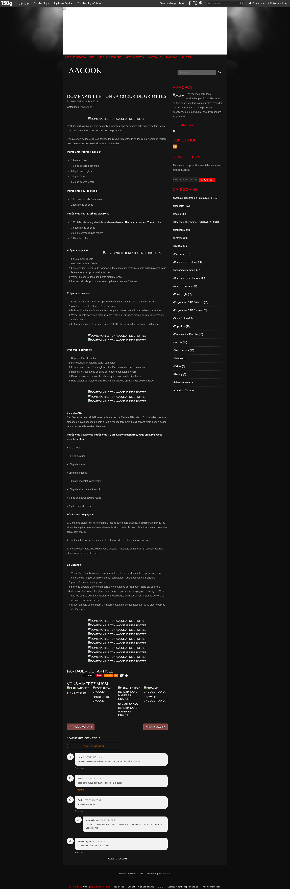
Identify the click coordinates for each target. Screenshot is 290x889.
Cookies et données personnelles (182, 887)
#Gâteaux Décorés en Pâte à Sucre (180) (195, 197)
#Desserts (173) (181, 205)
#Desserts (86, 106)
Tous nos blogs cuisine (172, 3)
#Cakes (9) (179, 366)
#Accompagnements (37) (187, 270)
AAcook (85, 70)
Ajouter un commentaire (95, 746)
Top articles (119, 887)
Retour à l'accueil (117, 858)
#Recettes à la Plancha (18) (188, 334)
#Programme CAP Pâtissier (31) (190, 302)
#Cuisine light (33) (182, 294)
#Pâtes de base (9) (183, 382)
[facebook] (189, 3)
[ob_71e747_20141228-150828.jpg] (117, 118)
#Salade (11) (179, 358)
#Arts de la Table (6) (184, 390)
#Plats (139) (179, 213)
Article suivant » (155, 726)
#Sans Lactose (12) (183, 350)
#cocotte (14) (180, 342)
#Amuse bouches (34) (185, 286)
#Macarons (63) (181, 254)
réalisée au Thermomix (124, 222)
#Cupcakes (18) (181, 326)
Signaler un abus (146, 887)
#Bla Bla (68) (180, 246)
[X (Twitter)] (195, 3)
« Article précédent (81, 726)
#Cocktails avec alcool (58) (187, 262)
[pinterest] (201, 3)
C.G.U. (161, 887)
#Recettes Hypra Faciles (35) (189, 278)
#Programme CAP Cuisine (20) (190, 310)
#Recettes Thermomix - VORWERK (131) (196, 222)
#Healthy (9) (179, 374)
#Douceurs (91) (181, 229)
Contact (131, 887)
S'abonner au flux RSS (175, 147)
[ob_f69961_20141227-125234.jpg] (132, 253)
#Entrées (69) (180, 237)
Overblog (166, 873)
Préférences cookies (211, 887)
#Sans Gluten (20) (183, 318)
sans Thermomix (150, 222)
